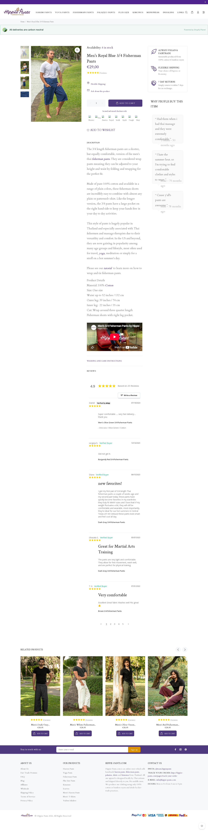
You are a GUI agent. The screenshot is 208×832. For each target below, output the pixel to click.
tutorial (108, 268)
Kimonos (66, 784)
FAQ (23, 776)
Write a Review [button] (130, 395)
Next (184, 649)
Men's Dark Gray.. (40, 724)
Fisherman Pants (70, 776)
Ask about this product (100, 91)
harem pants (120, 772)
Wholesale (25, 788)
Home (23, 22)
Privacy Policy (27, 800)
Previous (178, 649)
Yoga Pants (67, 772)
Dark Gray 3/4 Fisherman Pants (111, 522)
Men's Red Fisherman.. (167, 724)
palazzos (108, 775)
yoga (102, 253)
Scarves (66, 788)
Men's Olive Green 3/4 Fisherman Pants (115, 422)
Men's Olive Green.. (125, 724)
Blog (22, 780)
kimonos (125, 775)
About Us (25, 768)
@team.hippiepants (163, 768)
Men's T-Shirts (69, 796)
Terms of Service (28, 796)
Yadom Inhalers (69, 800)
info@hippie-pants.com (166, 780)
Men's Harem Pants (71, 792)
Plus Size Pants (69, 780)
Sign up (134, 749)
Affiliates (24, 784)
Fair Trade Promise (29, 772)
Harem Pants (68, 768)
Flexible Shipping (98, 84)
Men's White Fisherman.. (83, 724)
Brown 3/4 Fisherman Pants (110, 611)
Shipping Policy (27, 792)
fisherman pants (101, 159)
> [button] (128, 624)
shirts (115, 775)
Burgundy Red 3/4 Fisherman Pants (113, 459)
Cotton (109, 285)
